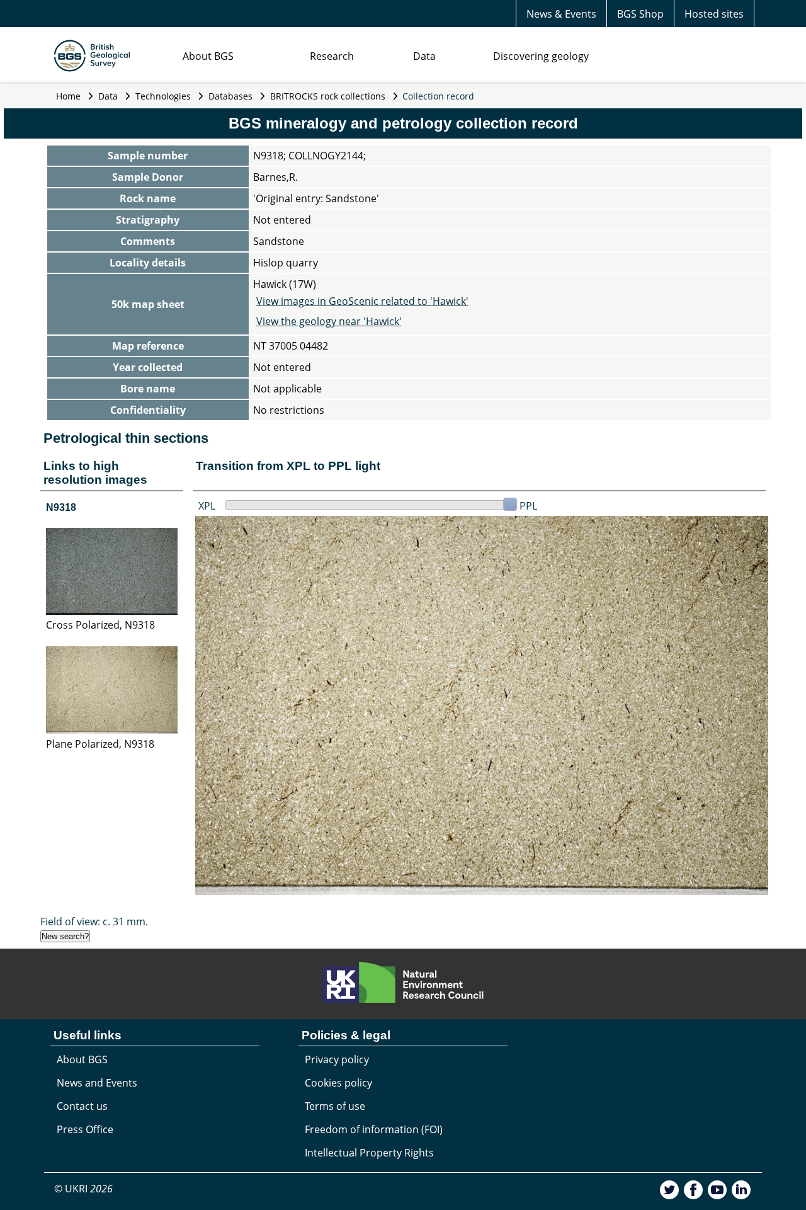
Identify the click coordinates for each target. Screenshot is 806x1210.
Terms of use (335, 1106)
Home (68, 96)
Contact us (82, 1106)
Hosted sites (714, 14)
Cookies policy (338, 1083)
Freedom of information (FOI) (374, 1129)
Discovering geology (541, 56)
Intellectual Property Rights (369, 1153)
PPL (528, 506)
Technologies (163, 96)
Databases (230, 96)
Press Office (85, 1129)
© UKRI (83, 1189)
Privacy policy (337, 1059)
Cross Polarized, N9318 (100, 625)
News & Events (561, 14)
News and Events (97, 1083)
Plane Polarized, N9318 (100, 744)
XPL (206, 506)
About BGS (208, 56)
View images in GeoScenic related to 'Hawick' (362, 301)
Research (332, 56)
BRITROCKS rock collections (327, 96)
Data (424, 56)
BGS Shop (640, 14)
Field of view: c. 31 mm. (94, 921)
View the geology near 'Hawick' (329, 321)
